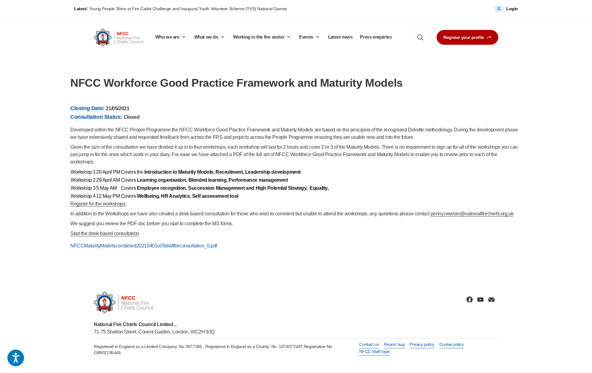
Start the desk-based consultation (104, 233)
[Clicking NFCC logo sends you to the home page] (154, 302)
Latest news (340, 36)
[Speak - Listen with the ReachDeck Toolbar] (15, 358)
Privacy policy (421, 344)
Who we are (167, 36)
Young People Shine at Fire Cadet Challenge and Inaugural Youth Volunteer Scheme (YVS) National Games (188, 8)
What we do (206, 36)
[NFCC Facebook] (470, 299)
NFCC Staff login (374, 351)
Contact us (369, 344)
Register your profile (463, 37)
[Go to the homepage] (118, 37)
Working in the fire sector (259, 36)
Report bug (394, 344)
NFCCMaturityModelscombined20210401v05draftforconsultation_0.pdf (143, 245)
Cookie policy (451, 344)
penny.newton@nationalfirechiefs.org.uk (472, 213)
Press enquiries (376, 36)
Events (306, 36)
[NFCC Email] (491, 299)
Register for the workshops (98, 203)
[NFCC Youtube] (480, 299)
